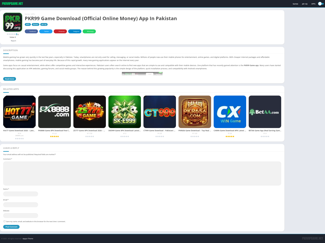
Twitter (46, 31)
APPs (313, 4)
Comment (7, 159)
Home (27, 14)
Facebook (32, 31)
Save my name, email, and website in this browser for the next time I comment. (36, 221)
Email (6, 200)
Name (6, 189)
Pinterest (62, 31)
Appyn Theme (28, 238)
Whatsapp (90, 31)
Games (295, 4)
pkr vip (304, 4)
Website (6, 211)
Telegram (76, 31)
